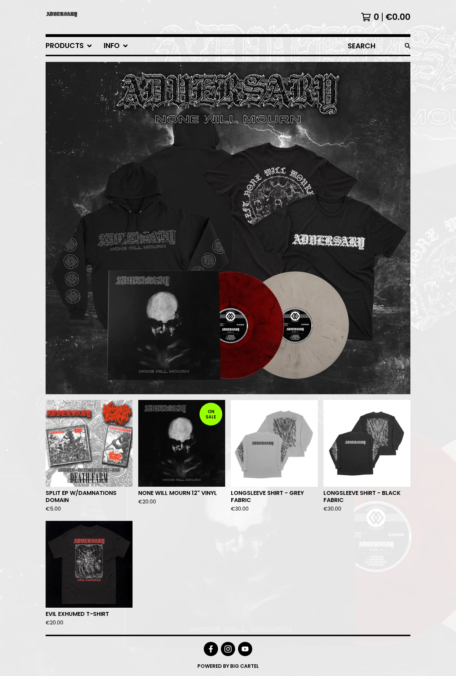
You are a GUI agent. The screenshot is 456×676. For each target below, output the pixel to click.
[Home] (62, 17)
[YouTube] (245, 649)
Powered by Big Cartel (228, 666)
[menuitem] (69, 46)
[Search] (407, 46)
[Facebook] (211, 649)
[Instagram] (228, 649)
